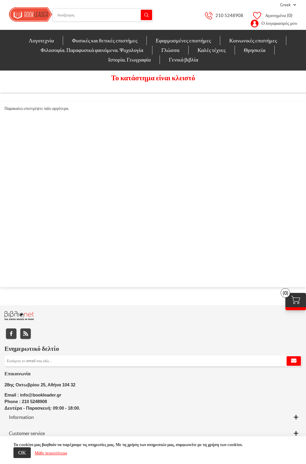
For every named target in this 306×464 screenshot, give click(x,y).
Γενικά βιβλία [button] (183, 59)
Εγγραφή (294, 361)
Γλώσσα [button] (170, 50)
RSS (25, 333)
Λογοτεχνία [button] (41, 40)
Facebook (11, 333)
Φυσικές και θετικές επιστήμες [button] (104, 40)
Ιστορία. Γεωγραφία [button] (129, 59)
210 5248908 (229, 15)
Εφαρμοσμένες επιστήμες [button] (183, 40)
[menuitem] (41, 40)
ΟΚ (22, 452)
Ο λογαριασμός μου (279, 23)
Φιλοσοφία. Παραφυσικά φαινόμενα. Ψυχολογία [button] (92, 50)
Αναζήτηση (146, 15)
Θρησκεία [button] (254, 50)
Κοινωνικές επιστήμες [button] (253, 40)
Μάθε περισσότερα (51, 453)
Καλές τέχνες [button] (212, 50)
